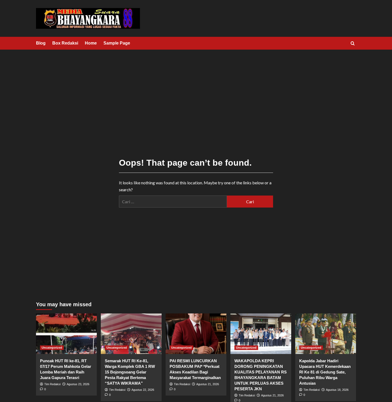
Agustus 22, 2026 (142, 389)
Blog (41, 43)
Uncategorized (52, 347)
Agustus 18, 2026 (337, 389)
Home (91, 43)
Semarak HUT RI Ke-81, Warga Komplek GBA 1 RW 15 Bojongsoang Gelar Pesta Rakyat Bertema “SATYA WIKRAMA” (130, 372)
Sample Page (116, 43)
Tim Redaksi (52, 384)
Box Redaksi (65, 43)
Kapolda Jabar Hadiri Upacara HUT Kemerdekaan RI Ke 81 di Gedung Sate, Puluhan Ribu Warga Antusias (325, 372)
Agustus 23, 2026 (78, 384)
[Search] (352, 43)
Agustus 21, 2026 (207, 384)
